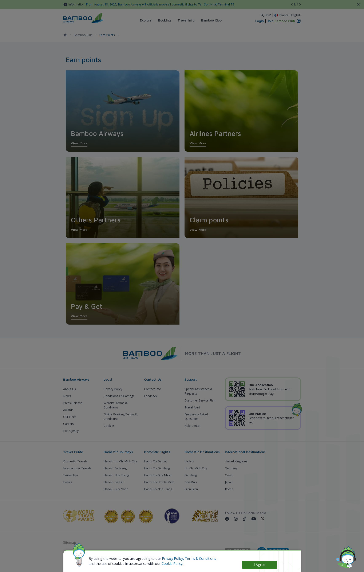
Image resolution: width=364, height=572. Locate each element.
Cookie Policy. (172, 563)
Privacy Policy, (173, 558)
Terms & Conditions (200, 558)
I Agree (259, 564)
